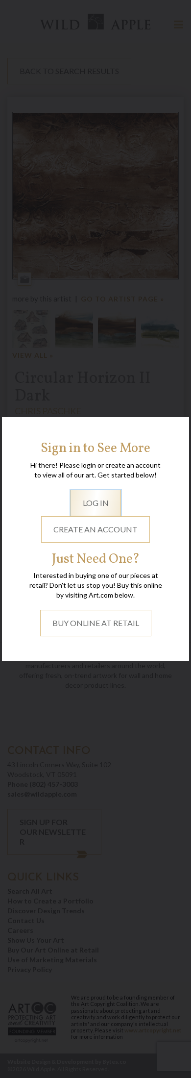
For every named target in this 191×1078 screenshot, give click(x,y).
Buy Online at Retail (95, 622)
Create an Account (95, 529)
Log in (96, 502)
